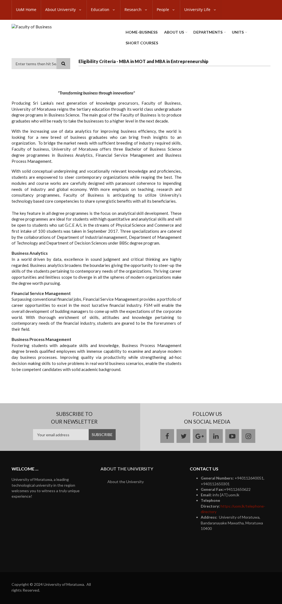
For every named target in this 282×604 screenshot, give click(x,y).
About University (61, 9)
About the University (125, 481)
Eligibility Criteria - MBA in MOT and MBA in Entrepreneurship (143, 61)
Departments (208, 32)
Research (133, 9)
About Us (174, 32)
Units (238, 32)
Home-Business (142, 32)
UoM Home (26, 9)
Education (100, 9)
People (163, 9)
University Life (198, 9)
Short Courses (142, 42)
